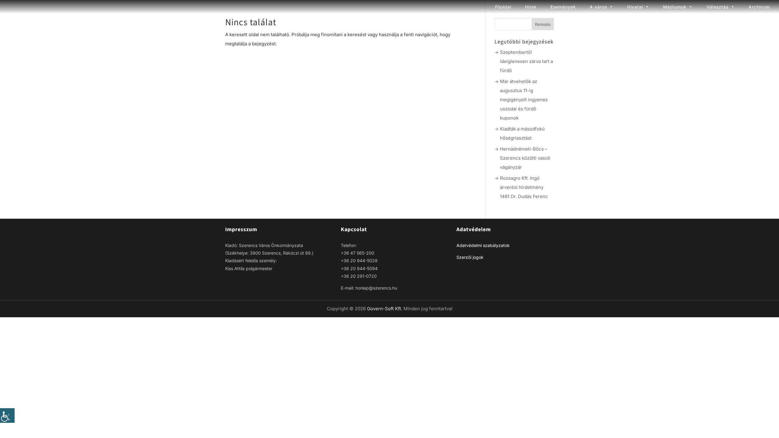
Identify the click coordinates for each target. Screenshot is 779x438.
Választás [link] (717, 6)
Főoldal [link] (503, 6)
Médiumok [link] (674, 6)
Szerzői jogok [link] (470, 257)
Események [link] (563, 6)
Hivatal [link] (635, 6)
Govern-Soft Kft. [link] (385, 308)
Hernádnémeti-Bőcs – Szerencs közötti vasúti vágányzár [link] (525, 158)
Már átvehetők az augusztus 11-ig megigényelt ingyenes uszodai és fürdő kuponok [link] (524, 99)
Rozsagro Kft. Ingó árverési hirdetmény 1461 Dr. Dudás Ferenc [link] (524, 187)
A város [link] (598, 6)
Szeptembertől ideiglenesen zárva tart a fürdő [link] (526, 61)
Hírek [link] (531, 6)
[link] (7, 415)
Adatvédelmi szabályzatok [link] (483, 245)
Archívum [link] (759, 6)
